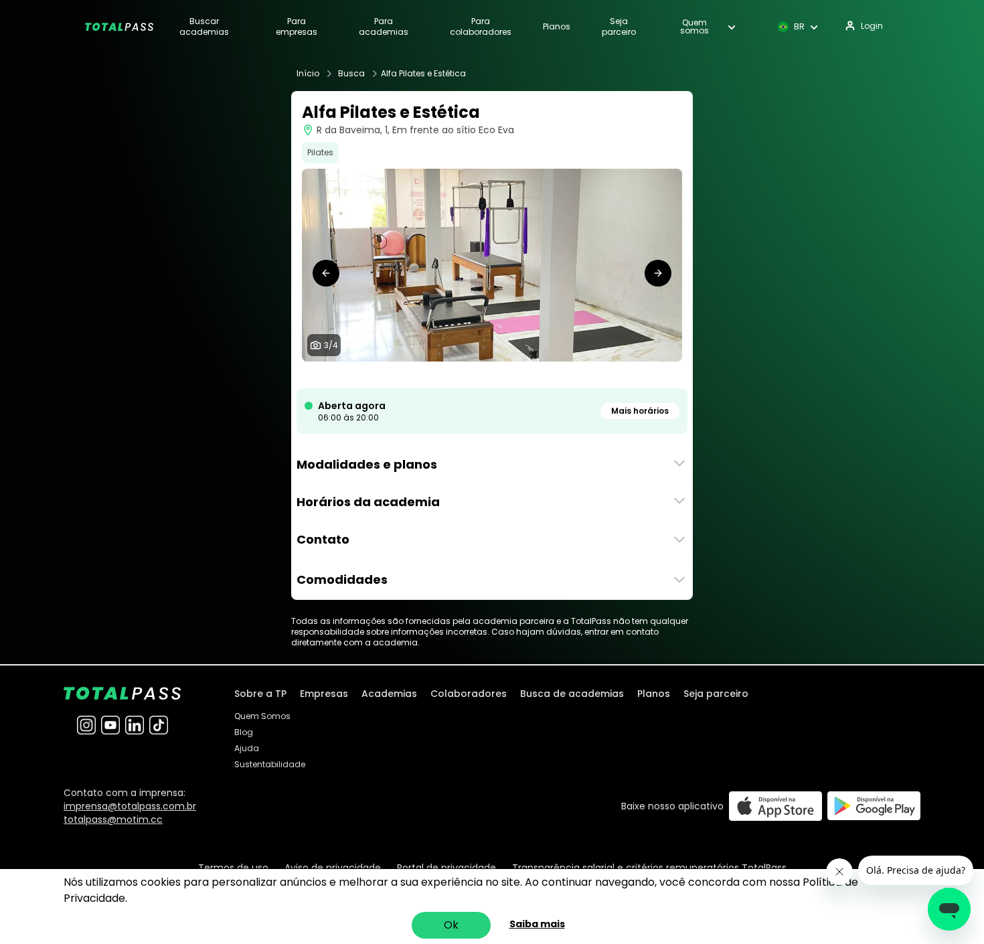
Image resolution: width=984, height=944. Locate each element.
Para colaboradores (480, 26)
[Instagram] (86, 725)
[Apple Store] (775, 805)
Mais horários (640, 410)
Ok (451, 925)
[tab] (476, 375)
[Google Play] (873, 805)
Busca (351, 73)
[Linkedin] (134, 725)
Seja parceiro (619, 26)
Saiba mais (537, 924)
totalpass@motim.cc (113, 819)
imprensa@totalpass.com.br (130, 806)
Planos (556, 26)
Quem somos (694, 27)
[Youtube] (110, 725)
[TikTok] (158, 725)
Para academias (383, 26)
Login (872, 25)
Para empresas (296, 26)
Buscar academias (204, 26)
